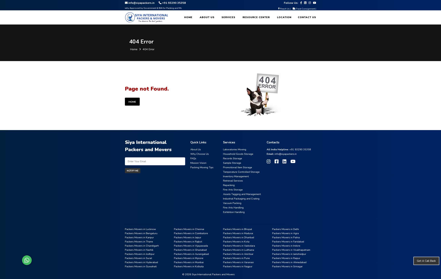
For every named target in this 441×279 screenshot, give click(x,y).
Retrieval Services (233, 180)
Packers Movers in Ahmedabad (289, 262)
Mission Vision (198, 163)
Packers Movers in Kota (236, 241)
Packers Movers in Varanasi (238, 262)
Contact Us (307, 17)
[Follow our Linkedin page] (305, 3)
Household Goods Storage (238, 154)
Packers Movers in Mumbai (189, 262)
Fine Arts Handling (233, 207)
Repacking (229, 185)
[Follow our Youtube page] (314, 3)
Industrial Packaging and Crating (241, 198)
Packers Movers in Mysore (188, 258)
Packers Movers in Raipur (286, 258)
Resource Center (256, 17)
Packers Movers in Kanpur (139, 237)
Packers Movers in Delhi (285, 229)
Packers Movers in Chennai (189, 229)
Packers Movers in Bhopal (237, 229)
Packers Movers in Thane (139, 241)
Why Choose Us (199, 154)
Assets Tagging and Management (242, 194)
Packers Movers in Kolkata (189, 266)
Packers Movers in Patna (286, 237)
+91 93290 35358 (300, 149)
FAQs (193, 158)
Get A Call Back (426, 261)
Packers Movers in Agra (285, 233)
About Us (207, 17)
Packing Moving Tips (201, 167)
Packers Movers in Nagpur (237, 266)
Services (228, 17)
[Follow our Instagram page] (310, 3)
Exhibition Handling (234, 212)
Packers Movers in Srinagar (287, 266)
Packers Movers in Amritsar (238, 254)
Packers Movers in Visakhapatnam (291, 250)
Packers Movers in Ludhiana (238, 250)
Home (188, 17)
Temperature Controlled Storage (241, 172)
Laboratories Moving (234, 149)
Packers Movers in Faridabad (288, 241)
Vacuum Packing (232, 203)
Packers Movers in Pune (236, 258)
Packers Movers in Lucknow (140, 229)
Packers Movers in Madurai (238, 233)
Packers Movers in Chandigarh (142, 245)
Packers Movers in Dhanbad (238, 237)
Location (284, 17)
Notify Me (133, 170)
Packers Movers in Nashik (139, 250)
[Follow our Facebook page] (301, 3)
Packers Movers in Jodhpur (140, 254)
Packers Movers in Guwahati (141, 266)
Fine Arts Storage (233, 189)
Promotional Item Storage (237, 167)
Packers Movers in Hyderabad (141, 262)
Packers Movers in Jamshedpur (289, 254)
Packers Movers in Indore (286, 245)
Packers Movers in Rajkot (188, 241)
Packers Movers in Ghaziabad (190, 250)
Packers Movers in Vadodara (239, 245)
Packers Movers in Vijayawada (191, 245)
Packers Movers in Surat (138, 258)
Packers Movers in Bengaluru (141, 233)
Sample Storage (232, 163)
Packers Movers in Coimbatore (191, 233)
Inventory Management (236, 176)
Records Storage (232, 158)
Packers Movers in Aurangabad (191, 254)
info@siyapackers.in (286, 154)
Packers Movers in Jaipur (187, 237)
